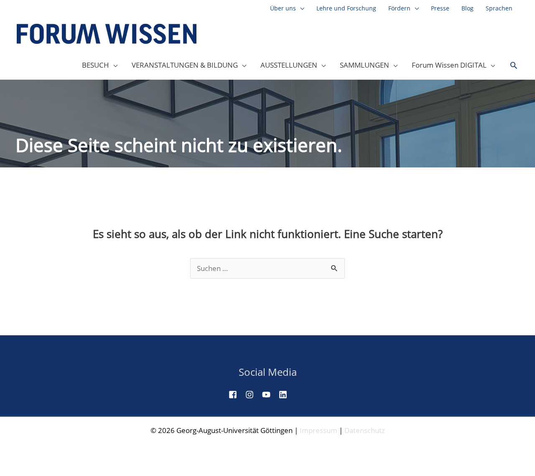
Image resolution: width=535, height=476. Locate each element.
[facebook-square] (236, 394)
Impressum (318, 430)
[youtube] (269, 394)
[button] (513, 65)
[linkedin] (286, 394)
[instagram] (252, 394)
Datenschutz (364, 430)
